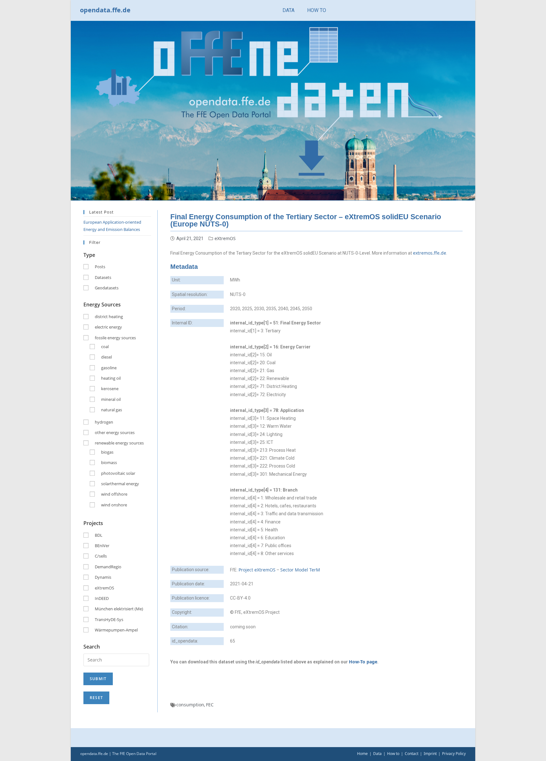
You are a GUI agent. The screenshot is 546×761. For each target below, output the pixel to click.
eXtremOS (225, 238)
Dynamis (103, 577)
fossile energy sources (115, 338)
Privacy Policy (454, 753)
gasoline (109, 368)
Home (362, 753)
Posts (100, 266)
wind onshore (114, 505)
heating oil (111, 378)
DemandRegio (108, 567)
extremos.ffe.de (429, 253)
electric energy (108, 327)
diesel (106, 357)
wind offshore (114, 494)
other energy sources (115, 432)
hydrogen (104, 422)
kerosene (109, 388)
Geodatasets (106, 288)
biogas (107, 452)
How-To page (363, 662)
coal (105, 346)
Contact (411, 753)
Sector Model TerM (300, 570)
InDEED (102, 598)
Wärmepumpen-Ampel (116, 630)
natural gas (111, 410)
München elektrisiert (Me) (119, 609)
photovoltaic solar (118, 473)
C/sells (101, 556)
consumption (190, 705)
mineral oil (111, 399)
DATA (288, 10)
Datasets (103, 277)
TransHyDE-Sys (109, 619)
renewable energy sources (119, 443)
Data (377, 753)
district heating (109, 316)
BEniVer (102, 545)
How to (393, 753)
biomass (109, 462)
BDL (98, 535)
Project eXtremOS (257, 570)
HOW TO (316, 10)
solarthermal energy (120, 483)
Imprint (430, 753)
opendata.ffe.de (105, 10)
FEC (210, 705)
